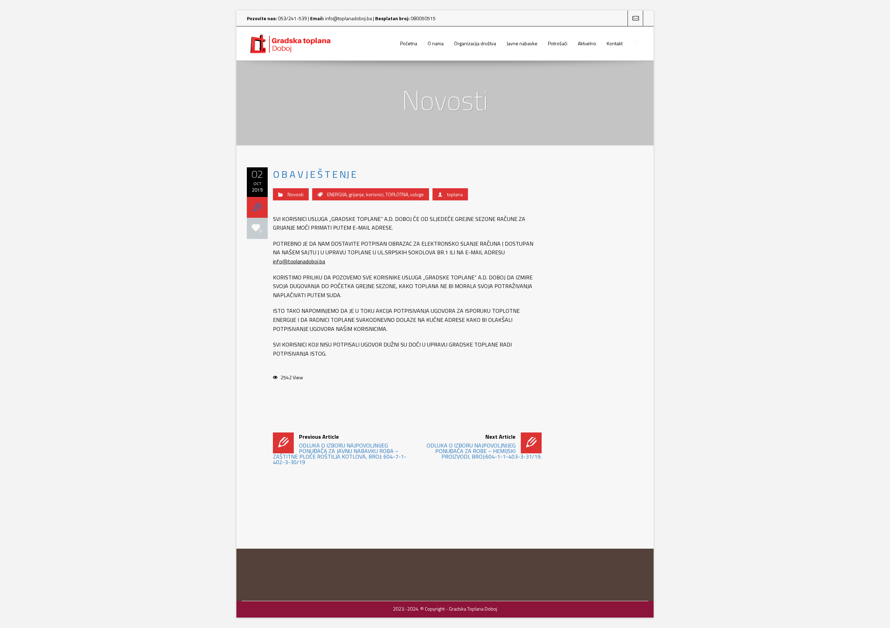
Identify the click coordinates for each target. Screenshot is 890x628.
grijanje (356, 194)
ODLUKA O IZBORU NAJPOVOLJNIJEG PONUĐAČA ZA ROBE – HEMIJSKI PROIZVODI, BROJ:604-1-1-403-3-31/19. (484, 446)
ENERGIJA (337, 194)
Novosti (296, 194)
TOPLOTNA (397, 194)
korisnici (374, 194)
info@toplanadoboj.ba (348, 18)
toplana (455, 194)
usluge (417, 194)
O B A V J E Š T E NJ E (314, 174)
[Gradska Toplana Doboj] (290, 43)
